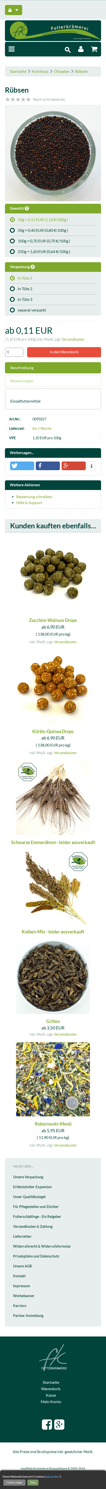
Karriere (19, 1306)
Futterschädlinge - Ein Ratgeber (37, 1217)
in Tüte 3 (25, 299)
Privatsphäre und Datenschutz (36, 1256)
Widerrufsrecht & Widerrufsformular (42, 1246)
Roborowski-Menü (53, 1124)
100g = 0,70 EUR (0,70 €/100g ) (44, 241)
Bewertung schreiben (34, 496)
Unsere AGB (22, 1266)
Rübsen (81, 71)
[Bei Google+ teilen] (74, 466)
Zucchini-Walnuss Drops (53, 620)
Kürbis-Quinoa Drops (53, 731)
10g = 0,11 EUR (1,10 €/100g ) (43, 219)
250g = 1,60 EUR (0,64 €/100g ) (44, 251)
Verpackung (20, 267)
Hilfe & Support (29, 502)
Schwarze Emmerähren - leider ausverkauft (53, 842)
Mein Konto (51, 1401)
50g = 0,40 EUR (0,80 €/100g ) (43, 230)
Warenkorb (50, 1388)
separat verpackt (32, 310)
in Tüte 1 (25, 278)
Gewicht (17, 208)
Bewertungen (21, 381)
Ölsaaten (62, 71)
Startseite (18, 71)
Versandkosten (73, 339)
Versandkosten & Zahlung (33, 1227)
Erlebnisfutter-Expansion (32, 1187)
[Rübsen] (53, 154)
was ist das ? (52, 1476)
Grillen (53, 1021)
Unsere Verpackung (28, 1177)
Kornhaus (40, 71)
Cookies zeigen (14, 1482)
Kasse (51, 1395)
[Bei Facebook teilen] (48, 466)
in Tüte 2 (25, 288)
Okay (33, 1482)
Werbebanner (24, 1296)
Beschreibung (22, 367)
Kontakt (19, 1276)
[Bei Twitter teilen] (22, 466)
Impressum (21, 1286)
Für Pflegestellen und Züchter (36, 1207)
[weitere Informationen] (92, 466)
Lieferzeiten (22, 1236)
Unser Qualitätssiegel (29, 1197)
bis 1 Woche (42, 429)
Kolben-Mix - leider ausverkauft (53, 931)
